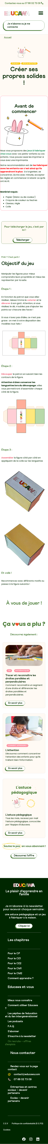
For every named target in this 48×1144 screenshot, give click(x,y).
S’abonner (13, 1031)
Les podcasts (15, 1021)
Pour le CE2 (14, 963)
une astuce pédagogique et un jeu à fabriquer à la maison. (25, 916)
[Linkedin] (37, 1139)
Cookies (6, 1130)
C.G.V (5, 1123)
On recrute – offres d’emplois (18, 1043)
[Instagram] (30, 1139)
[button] (41, 13)
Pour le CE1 (14, 958)
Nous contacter (22, 1053)
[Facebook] (23, 1139)
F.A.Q (11, 1026)
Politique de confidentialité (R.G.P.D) (27, 1123)
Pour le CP (14, 953)
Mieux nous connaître (20, 1000)
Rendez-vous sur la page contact (23, 1068)
